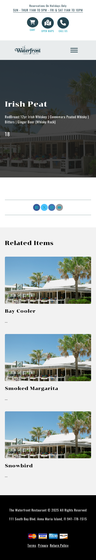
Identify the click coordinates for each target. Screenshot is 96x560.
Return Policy (59, 545)
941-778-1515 (77, 518)
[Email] (59, 207)
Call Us (63, 31)
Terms (31, 545)
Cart (32, 30)
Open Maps (47, 31)
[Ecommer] (32, 22)
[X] (44, 207)
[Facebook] (36, 207)
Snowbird (19, 465)
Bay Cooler (20, 311)
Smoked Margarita (31, 388)
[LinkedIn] (51, 207)
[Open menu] (74, 50)
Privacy (43, 545)
